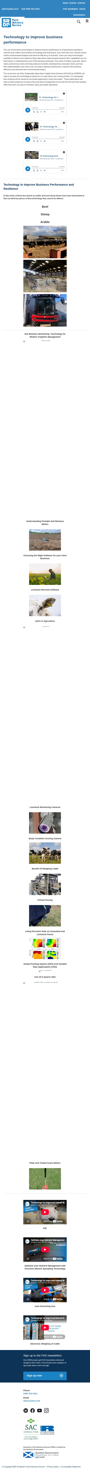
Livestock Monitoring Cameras (45, 807)
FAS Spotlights (70, 9)
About (82, 9)
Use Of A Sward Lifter (45, 977)
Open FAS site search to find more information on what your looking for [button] (78, 21)
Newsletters (79, 15)
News (65, 3)
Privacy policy (53, 1467)
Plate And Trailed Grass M (42, 1163)
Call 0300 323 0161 (30, 9)
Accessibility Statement (71, 1467)
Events (72, 3)
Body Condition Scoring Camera (45, 838)
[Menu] (87, 21)
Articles (81, 3)
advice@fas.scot (10, 9)
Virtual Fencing (45, 900)
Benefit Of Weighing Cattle (45, 869)
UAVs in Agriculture (45, 621)
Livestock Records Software (45, 590)
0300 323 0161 (30, 1393)
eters (57, 1163)
